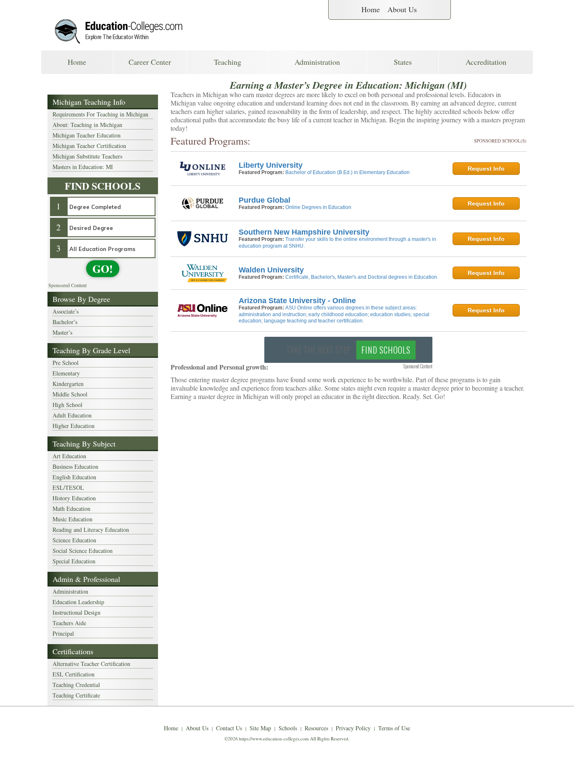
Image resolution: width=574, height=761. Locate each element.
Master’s (62, 332)
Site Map (260, 728)
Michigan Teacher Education (87, 135)
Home (370, 9)
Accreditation (486, 62)
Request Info (486, 168)
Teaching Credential (76, 685)
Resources (316, 728)
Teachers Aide (69, 623)
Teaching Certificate (76, 695)
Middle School (70, 394)
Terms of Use (394, 728)
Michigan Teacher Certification (89, 146)
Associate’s (66, 311)
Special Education (74, 561)
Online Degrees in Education (318, 207)
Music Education (72, 519)
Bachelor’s (65, 322)
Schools (288, 728)
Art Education (69, 456)
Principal (63, 633)
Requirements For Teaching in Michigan (100, 114)
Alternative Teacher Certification (91, 664)
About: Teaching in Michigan (87, 125)
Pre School (66, 363)
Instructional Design (76, 612)
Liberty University (271, 165)
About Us (402, 9)
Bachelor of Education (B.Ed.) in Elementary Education (347, 172)
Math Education (71, 509)
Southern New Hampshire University (304, 232)
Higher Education (74, 426)
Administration (317, 62)
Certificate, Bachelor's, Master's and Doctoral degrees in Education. (361, 277)
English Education (74, 477)
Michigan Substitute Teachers (87, 156)
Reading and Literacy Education (91, 530)
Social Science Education (83, 551)
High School (67, 405)
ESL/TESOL (68, 487)
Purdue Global (264, 200)
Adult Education (72, 415)
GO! (102, 269)
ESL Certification (74, 674)
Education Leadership (78, 602)
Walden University (271, 270)
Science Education (74, 540)
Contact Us (229, 728)
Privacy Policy (353, 728)
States (403, 62)
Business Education (75, 466)
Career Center (150, 62)
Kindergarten (68, 384)
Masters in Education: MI (83, 167)
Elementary (66, 373)
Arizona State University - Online (297, 300)
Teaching (227, 62)
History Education (74, 498)
